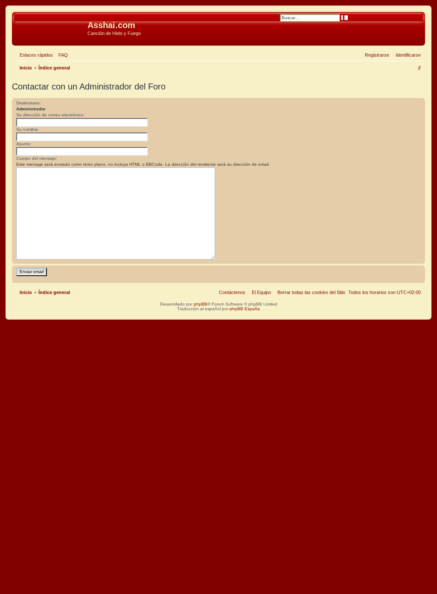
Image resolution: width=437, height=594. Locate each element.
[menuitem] (61, 55)
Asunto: (24, 143)
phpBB (200, 304)
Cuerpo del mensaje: (36, 158)
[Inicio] (50, 27)
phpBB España (245, 308)
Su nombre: (27, 129)
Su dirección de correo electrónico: (50, 114)
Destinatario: (28, 103)
